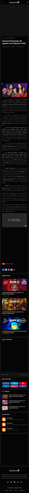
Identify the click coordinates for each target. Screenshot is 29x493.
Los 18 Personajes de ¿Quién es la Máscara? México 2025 (17, 401)
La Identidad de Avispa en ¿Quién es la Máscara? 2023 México (12, 312)
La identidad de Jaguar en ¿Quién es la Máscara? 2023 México (13, 293)
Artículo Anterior (5, 374)
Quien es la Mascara (9, 38)
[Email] (11, 270)
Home (6, 490)
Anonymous (10, 418)
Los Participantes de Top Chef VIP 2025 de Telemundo (17, 407)
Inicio (3, 38)
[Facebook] (3, 270)
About (10, 490)
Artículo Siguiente (23, 374)
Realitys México (18, 487)
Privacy (15, 490)
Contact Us (21, 490)
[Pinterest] (9, 270)
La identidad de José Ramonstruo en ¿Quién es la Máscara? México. (14, 332)
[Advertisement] (14, 20)
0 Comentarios (20, 46)
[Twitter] (6, 270)
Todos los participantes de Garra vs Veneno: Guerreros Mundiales (17, 395)
